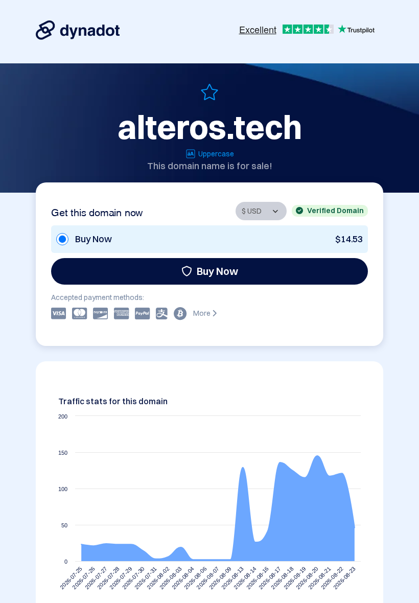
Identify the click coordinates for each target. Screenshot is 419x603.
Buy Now (217, 271)
